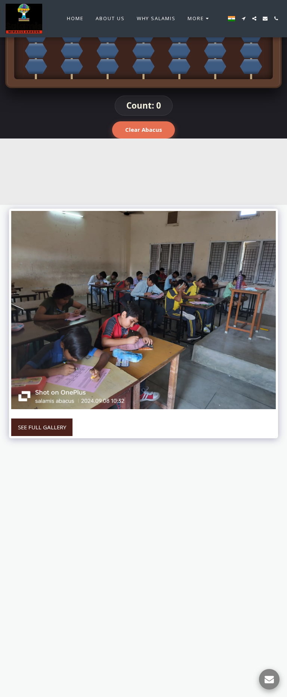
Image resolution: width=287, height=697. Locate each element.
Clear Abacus (143, 129)
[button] (243, 18)
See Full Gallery (42, 427)
